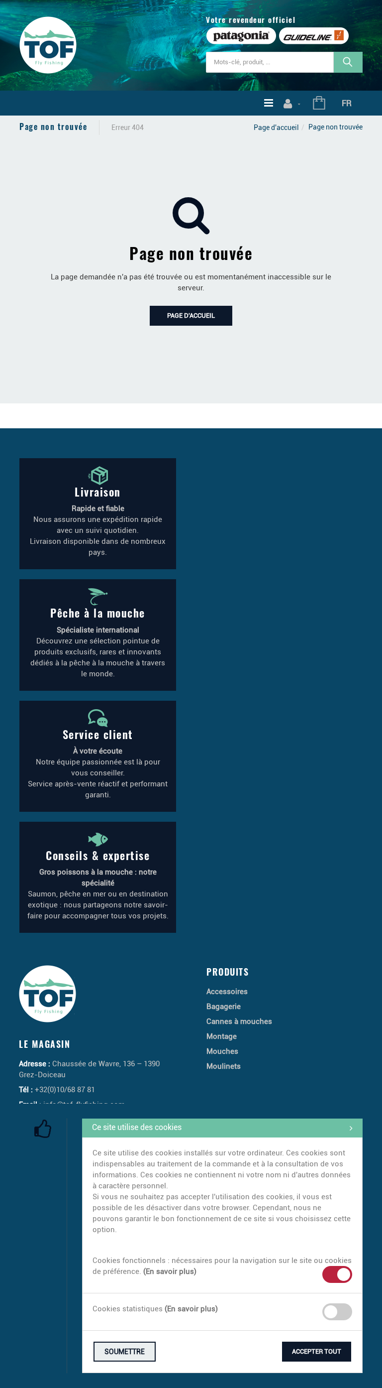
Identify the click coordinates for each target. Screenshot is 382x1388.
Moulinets (223, 1066)
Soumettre (124, 1352)
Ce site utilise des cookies (137, 1127)
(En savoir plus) (169, 1271)
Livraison (98, 492)
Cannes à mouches (239, 1021)
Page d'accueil (276, 127)
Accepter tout (316, 1351)
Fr (347, 103)
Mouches (222, 1051)
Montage (221, 1036)
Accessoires (227, 991)
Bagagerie (223, 1006)
